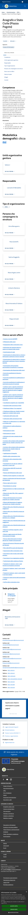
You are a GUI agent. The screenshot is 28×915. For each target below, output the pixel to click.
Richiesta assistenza (8, 885)
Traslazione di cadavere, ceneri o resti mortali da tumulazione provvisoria (12, 564)
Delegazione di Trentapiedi (12, 595)
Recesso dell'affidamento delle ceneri (12, 473)
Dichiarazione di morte (8, 430)
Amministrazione (11, 12)
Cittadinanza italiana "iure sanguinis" (12, 408)
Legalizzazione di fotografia (10, 453)
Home (3, 12)
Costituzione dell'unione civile (10, 416)
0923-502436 (11, 687)
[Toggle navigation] (3, 6)
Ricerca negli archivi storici (10, 483)
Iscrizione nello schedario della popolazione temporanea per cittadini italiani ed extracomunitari (14, 448)
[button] (13, 912)
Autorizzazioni (6, 836)
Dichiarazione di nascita (9, 433)
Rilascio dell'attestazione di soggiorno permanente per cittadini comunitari (12, 503)
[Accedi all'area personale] (22, 1)
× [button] (26, 891)
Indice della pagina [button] (9, 52)
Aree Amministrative (8, 788)
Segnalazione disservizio (9, 880)
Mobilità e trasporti (8, 818)
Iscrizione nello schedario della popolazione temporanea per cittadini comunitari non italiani (14, 442)
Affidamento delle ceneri (9, 342)
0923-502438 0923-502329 (15, 679)
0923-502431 (11, 670)
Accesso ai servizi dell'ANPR (10, 339)
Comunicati (6, 846)
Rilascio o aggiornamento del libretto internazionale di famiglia (12, 535)
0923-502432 (11, 673)
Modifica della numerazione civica (11, 456)
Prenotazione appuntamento (10, 878)
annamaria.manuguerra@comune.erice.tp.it (13, 640)
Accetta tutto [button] (14, 906)
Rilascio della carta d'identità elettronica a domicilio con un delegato (13, 517)
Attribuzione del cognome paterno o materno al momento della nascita (12, 348)
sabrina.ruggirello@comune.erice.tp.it (12, 649)
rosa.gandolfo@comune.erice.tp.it (11, 645)
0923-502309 (11, 684)
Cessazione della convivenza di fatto (12, 405)
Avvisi (4, 848)
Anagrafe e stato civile (8, 807)
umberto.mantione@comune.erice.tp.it (12, 658)
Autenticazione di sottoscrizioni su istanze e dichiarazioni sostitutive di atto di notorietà (14, 355)
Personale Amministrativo (9, 797)
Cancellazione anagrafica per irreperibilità (13, 403)
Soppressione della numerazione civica (12, 551)
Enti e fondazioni (7, 793)
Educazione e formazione (9, 825)
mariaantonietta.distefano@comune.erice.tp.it (14, 667)
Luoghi (5, 854)
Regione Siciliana (6, 2)
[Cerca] (25, 6)
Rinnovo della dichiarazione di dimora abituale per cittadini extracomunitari (12, 539)
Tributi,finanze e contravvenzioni (11, 829)
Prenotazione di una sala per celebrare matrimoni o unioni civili (12, 464)
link (6, 903)
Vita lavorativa (6, 811)
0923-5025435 (11, 676)
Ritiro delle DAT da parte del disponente (13, 548)
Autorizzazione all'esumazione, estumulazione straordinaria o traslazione (13, 366)
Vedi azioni (12, 41)
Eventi (4, 856)
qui (4, 142)
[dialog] (14, 902)
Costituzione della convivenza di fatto (12, 418)
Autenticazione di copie (9, 352)
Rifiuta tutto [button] (14, 909)
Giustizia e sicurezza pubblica (10, 827)
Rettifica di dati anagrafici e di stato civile (13, 475)
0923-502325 (11, 682)
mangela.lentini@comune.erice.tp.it (11, 654)
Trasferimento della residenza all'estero (13, 561)
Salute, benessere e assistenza (10, 834)
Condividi (5, 41)
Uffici (18, 12)
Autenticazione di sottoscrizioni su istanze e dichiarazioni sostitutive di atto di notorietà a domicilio (14, 361)
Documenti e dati (7, 800)
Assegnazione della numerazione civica (13, 344)
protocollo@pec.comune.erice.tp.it (12, 869)
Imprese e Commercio (8, 813)
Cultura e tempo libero (8, 809)
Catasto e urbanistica (8, 816)
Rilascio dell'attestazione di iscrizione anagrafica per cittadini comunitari (12, 498)
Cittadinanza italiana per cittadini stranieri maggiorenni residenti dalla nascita (13, 412)
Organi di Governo (7, 786)
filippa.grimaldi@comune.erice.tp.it (11, 663)
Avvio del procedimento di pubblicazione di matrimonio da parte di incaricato (14, 383)
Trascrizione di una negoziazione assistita (13, 558)
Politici (5, 795)
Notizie (5, 843)
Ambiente (5, 832)
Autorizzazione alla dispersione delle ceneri (14, 370)
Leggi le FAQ (6, 882)
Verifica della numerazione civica (11, 582)
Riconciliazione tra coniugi (9, 486)
